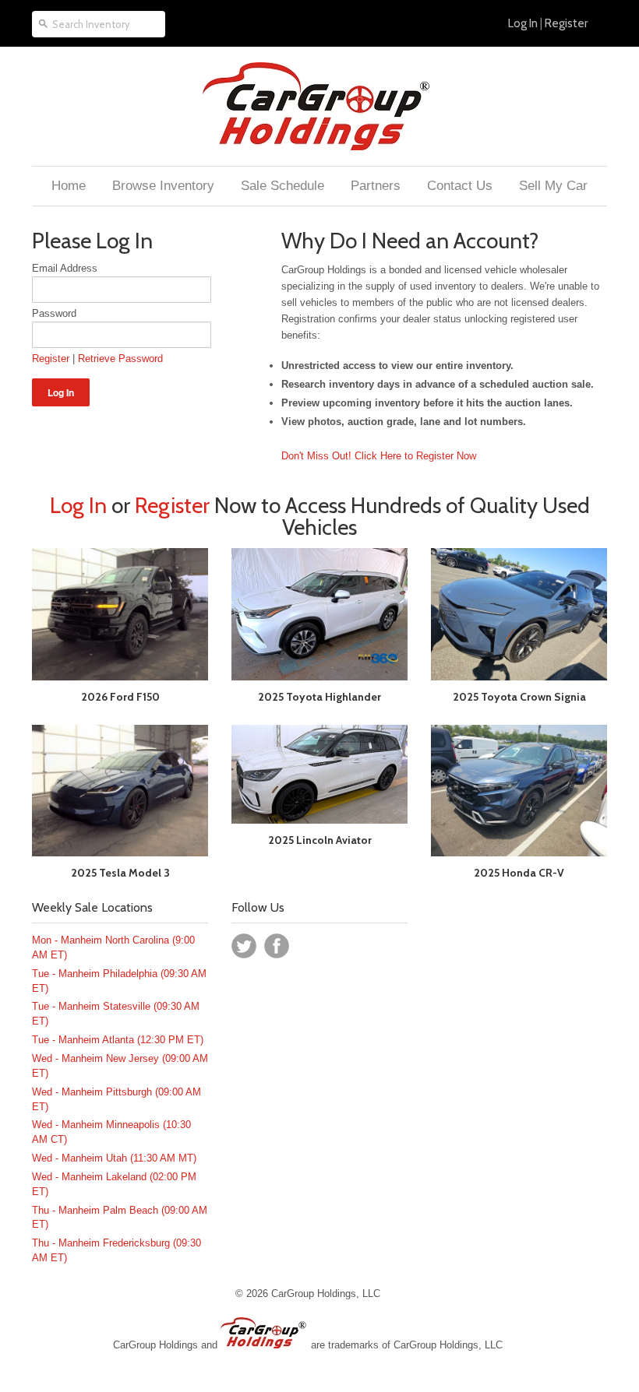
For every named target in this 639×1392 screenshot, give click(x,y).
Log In (523, 23)
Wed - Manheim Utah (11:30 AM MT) (114, 1158)
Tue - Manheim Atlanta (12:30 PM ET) (117, 1040)
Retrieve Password (120, 358)
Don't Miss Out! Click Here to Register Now (378, 456)
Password (54, 313)
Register (566, 23)
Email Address (64, 268)
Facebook (276, 945)
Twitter (243, 945)
